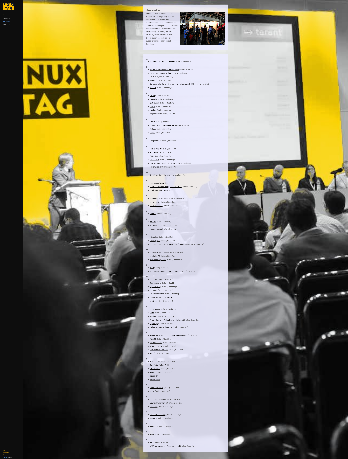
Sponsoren (7, 18)
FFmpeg (153, 152)
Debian (152, 122)
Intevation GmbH (156, 205)
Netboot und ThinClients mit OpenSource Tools (167, 271)
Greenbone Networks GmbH (160, 175)
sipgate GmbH (155, 376)
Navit (152, 268)
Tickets (5, 451)
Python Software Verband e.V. (161, 327)
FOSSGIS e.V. (154, 160)
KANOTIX (153, 222)
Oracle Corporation (157, 294)
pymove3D (154, 323)
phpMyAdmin (155, 309)
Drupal (152, 133)
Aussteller (6, 21)
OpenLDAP (154, 279)
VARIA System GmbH (157, 414)
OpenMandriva (155, 283)
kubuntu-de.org (156, 229)
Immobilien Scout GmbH (159, 198)
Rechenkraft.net (156, 342)
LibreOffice (154, 237)
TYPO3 (152, 391)
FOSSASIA (153, 156)
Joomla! (153, 214)
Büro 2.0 (153, 87)
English (10, 457)
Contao (152, 106)
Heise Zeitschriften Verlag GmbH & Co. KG (166, 187)
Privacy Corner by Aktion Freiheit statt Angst (167, 320)
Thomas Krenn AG (156, 387)
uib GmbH (154, 406)
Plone (152, 313)
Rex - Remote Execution (159, 350)
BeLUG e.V (154, 77)
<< (3, 14)
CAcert (152, 96)
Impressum (6, 452)
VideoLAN (153, 418)
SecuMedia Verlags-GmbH (159, 365)
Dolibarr (153, 129)
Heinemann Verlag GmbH (159, 183)
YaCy (152, 442)
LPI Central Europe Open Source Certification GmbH (169, 244)
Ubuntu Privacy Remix (158, 403)
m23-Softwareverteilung (159, 252)
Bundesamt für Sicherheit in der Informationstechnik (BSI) (172, 84)
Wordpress (154, 426)
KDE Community (156, 225)
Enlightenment (155, 141)
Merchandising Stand (158, 260)
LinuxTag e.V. (155, 241)
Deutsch (5, 457)
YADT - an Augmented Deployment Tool (165, 446)
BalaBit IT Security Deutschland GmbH (164, 69)
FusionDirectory (156, 167)
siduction (153, 372)
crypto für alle (155, 114)
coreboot (153, 110)
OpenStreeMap (155, 287)
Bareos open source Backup (160, 73)
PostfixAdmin (155, 316)
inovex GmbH (155, 202)
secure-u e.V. (155, 369)
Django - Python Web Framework (162, 125)
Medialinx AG (155, 256)
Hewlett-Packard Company (160, 190)
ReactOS (153, 339)
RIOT (151, 353)
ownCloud (153, 301)
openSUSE (153, 290)
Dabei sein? (7, 24)
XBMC (152, 434)
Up (344, 455)
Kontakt (5, 454)
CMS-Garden (154, 103)
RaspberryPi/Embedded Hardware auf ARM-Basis (168, 335)
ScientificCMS (155, 361)
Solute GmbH (155, 379)
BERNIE (152, 80)
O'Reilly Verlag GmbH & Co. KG (161, 297)
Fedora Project (155, 149)
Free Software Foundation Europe (162, 163)
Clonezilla (153, 99)
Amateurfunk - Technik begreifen (162, 61)
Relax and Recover (157, 346)
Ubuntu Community (157, 399)
